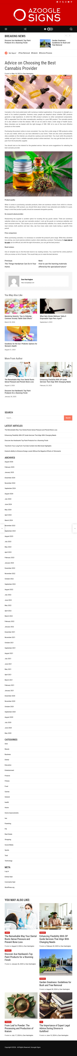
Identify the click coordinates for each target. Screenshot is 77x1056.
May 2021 (8, 669)
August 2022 (9, 589)
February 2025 (9, 467)
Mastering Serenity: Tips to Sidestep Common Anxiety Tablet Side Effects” (18, 317)
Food (6, 786)
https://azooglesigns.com (27, 282)
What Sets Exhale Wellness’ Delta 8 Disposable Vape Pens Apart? (53, 317)
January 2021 (9, 690)
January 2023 (9, 563)
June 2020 (8, 728)
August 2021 (9, 653)
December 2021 (10, 632)
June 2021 (8, 664)
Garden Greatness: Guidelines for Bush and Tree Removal (61, 42)
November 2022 (10, 573)
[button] (69, 35)
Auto (6, 744)
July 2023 (8, 541)
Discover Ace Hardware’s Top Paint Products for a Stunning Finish (18, 41)
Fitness (7, 781)
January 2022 (9, 627)
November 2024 (10, 483)
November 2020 (10, 701)
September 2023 (10, 531)
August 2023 (9, 536)
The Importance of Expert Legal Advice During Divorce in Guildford (54, 1028)
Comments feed (10, 882)
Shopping (8, 839)
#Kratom (34, 53)
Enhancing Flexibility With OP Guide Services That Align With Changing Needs (55, 380)
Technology (8, 861)
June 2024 (8, 504)
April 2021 (8, 675)
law (6, 818)
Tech (6, 855)
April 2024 (8, 515)
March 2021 (9, 680)
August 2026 (9, 462)
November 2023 (10, 525)
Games (7, 792)
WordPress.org (9, 887)
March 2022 (9, 616)
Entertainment (9, 770)
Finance (7, 776)
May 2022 (8, 605)
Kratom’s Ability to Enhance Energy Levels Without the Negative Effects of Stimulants (33, 451)
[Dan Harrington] (13, 281)
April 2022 (8, 611)
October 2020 (9, 706)
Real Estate (8, 834)
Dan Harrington (28, 73)
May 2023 (8, 547)
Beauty (7, 749)
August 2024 (9, 494)
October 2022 (9, 579)
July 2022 (8, 595)
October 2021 (9, 643)
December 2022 (10, 568)
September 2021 (10, 648)
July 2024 (8, 499)
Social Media (9, 845)
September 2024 (10, 488)
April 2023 (8, 552)
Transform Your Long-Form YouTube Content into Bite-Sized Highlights (28, 446)
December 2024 (10, 478)
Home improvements (11, 813)
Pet (6, 829)
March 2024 (9, 520)
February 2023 (9, 557)
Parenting (8, 823)
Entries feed (8, 877)
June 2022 (8, 600)
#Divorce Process (45, 53)
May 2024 (8, 510)
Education (8, 765)
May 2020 (8, 733)
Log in (7, 871)
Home (7, 807)
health (7, 802)
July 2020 (8, 722)
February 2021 (9, 685)
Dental (7, 760)
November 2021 (10, 637)
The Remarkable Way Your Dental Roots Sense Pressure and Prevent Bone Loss (19, 380)
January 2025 (9, 472)
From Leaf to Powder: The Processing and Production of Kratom (19, 1028)
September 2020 (10, 712)
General (7, 797)
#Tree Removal (24, 53)
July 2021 (8, 659)
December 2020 (10, 696)
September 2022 (10, 584)
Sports (7, 850)
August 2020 (9, 717)
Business (8, 754)
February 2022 (9, 621)
